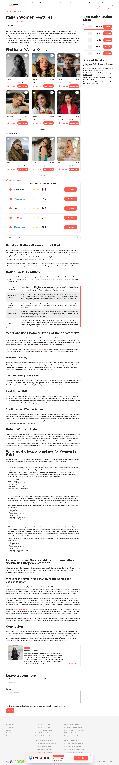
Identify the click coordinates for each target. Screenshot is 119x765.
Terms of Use (10, 724)
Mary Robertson (12, 26)
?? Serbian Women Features (73, 746)
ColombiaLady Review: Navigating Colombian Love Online (98, 65)
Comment (9, 689)
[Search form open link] (112, 5)
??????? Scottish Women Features (45, 743)
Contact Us (9, 730)
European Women (88, 2)
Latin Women (74, 2)
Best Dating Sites (37, 2)
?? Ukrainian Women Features (73, 743)
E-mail (46, 678)
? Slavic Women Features (72, 740)
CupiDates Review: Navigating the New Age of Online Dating (98, 73)
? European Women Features (44, 740)
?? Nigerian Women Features (73, 736)
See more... (43, 129)
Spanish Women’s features (25, 609)
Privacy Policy (10, 727)
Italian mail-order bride (37, 349)
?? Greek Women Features (43, 749)
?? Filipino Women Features (43, 730)
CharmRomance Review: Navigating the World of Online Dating (98, 78)
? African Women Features (72, 733)
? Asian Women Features (43, 724)
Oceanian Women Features (43, 733)
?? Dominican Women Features (74, 730)
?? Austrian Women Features (44, 746)
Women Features (61, 2)
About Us (9, 733)
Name (8, 678)
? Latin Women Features (71, 724)
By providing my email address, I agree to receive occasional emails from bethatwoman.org (37, 706)
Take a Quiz (104, 7)
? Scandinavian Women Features (74, 749)
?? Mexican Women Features (73, 727)
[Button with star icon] (8, 55)
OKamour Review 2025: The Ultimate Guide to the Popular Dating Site (98, 82)
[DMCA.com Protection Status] (19, 761)
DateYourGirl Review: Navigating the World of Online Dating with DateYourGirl (98, 69)
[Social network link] (7, 761)
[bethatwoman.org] (13, 5)
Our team (9, 736)
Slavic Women (102, 2)
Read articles (73, 663)
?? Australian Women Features (44, 736)
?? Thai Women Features (43, 727)
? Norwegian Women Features (73, 752)
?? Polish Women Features (43, 752)
